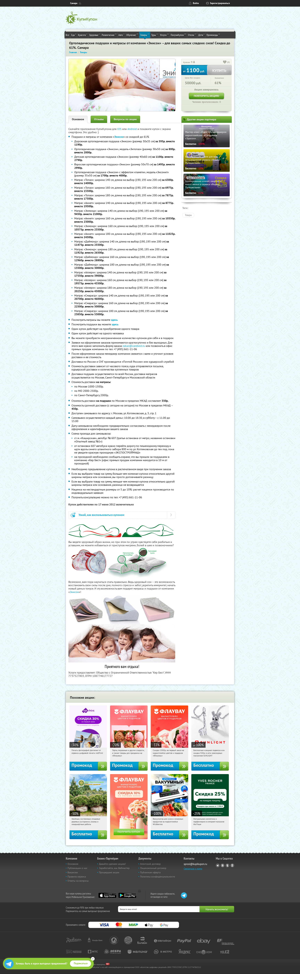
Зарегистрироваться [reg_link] (220, 3)
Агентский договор (150, 863)
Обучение (132, 35)
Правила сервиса (77, 876)
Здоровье (94, 35)
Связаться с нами (193, 868)
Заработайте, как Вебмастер (114, 868)
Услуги (164, 35)
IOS (119, 129)
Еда (73, 35)
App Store (107, 895)
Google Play (127, 895)
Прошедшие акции (109, 872)
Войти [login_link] (196, 3)
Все (67, 35)
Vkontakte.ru (222, 865)
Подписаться (81, 963)
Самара (73, 3)
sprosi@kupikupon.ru (195, 864)
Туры (154, 35)
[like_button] (225, 62)
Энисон (74, 592)
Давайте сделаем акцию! (112, 863)
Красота (82, 35)
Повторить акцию (206, 96)
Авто (121, 35)
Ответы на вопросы (78, 880)
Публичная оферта (150, 872)
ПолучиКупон (178, 35)
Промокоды (213, 35)
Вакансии (73, 872)
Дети (201, 35)
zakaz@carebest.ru (134, 346)
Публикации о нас (77, 868)
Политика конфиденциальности (157, 876)
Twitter (227, 865)
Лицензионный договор (153, 868)
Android (132, 129)
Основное (78, 119)
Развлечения (109, 35)
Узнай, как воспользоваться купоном (101, 515)
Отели (192, 35)
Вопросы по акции (125, 119)
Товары (144, 35)
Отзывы (99, 119)
